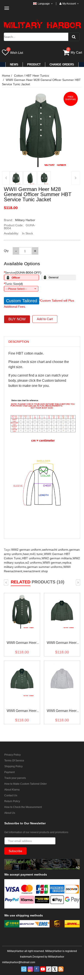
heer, (26, 554)
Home (6, 75)
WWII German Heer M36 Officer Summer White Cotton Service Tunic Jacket (61, 711)
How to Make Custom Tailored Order (25, 783)
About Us (9, 812)
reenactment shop (35, 571)
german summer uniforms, (45, 567)
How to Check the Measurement (23, 807)
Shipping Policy (13, 766)
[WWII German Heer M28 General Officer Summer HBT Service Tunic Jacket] (16, 177)
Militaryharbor (56, 956)
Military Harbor (25, 220)
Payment (9, 772)
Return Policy (12, 801)
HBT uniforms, (32, 558)
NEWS (14, 64)
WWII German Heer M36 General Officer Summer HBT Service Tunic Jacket (21, 711)
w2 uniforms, (34, 562)
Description (18, 341)
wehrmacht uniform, (55, 549)
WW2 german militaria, (57, 558)
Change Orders (62, 64)
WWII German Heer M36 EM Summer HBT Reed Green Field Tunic (61, 643)
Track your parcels (15, 778)
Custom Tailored (21, 300)
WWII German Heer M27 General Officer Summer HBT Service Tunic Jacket (21, 643)
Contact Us (10, 795)
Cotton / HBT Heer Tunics (31, 75)
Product (34, 64)
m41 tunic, (37, 554)
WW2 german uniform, (26, 549)
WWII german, (52, 562)
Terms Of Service (14, 760)
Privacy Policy (12, 754)
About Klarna (12, 789)
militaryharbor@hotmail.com (18, 962)
